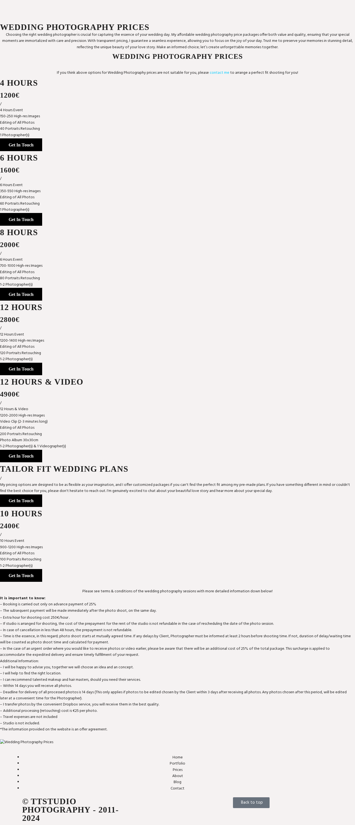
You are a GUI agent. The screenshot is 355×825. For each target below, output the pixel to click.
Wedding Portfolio (207, 14)
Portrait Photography (210, 13)
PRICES (239, 7)
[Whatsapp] (164, 804)
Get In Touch (21, 145)
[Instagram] (149, 804)
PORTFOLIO (201, 8)
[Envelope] (134, 804)
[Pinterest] (179, 804)
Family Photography (208, 7)
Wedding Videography (253, 13)
